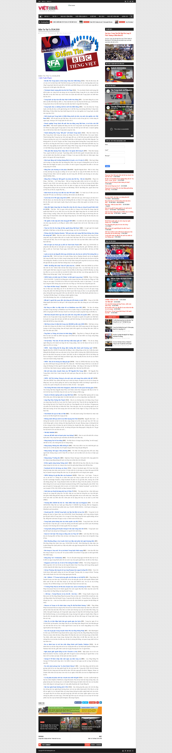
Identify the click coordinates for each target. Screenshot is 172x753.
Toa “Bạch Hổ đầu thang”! (52, 286)
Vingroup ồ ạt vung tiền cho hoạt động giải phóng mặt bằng (119, 188)
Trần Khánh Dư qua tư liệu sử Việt (55, 413)
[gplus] (133, 1)
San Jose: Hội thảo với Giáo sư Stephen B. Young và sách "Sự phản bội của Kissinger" (122, 342)
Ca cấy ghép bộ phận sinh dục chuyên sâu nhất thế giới (61, 677)
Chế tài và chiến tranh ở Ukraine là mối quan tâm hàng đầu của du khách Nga (118, 232)
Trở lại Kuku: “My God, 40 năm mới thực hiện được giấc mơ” (63, 341)
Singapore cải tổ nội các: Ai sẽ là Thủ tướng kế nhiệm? (61, 563)
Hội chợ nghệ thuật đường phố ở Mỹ (56, 687)
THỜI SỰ (46, 16)
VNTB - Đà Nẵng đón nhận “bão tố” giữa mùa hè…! (60, 265)
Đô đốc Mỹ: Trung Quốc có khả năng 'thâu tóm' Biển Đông (62, 81)
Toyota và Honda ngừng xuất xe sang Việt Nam (58, 395)
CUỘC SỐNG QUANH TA (81, 16)
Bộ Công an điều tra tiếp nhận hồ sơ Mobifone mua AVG (63, 307)
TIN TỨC (54, 16)
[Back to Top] (133, 751)
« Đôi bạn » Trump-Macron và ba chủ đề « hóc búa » (61, 594)
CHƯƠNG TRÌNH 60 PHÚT (111, 300)
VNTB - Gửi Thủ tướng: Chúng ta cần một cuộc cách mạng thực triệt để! (68, 378)
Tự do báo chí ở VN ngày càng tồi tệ (55, 198)
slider (60, 33)
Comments (126, 317)
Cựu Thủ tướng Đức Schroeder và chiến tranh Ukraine (109, 22)
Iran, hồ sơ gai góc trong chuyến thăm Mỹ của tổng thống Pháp (64, 630)
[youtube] (125, 1)
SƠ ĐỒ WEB (93, 16)
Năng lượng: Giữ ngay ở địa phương (55, 451)
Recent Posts (112, 317)
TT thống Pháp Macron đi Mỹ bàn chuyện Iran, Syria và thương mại (65, 587)
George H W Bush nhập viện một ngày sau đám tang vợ (62, 659)
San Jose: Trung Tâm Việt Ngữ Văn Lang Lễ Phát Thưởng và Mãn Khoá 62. (118, 34)
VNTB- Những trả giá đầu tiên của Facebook (58, 475)
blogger (87, 744)
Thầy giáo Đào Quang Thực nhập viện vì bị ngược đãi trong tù (63, 151)
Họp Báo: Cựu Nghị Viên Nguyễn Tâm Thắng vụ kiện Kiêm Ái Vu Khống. (123, 335)
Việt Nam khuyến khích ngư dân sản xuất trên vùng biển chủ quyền (65, 315)
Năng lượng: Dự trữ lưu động (53, 440)
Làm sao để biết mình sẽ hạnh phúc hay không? (59, 435)
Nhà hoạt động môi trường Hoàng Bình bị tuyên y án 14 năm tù (64, 160)
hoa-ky (42, 722)
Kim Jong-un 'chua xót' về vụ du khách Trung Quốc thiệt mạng (63, 550)
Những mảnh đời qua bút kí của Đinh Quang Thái (61, 419)
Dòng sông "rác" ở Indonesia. (53, 558)
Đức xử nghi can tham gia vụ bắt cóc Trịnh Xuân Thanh (61, 245)
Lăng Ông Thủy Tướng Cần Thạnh (54, 400)
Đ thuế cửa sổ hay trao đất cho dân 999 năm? (59, 192)
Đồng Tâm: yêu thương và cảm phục (55, 169)
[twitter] (130, 1)
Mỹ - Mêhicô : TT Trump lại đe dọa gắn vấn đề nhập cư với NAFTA (64, 577)
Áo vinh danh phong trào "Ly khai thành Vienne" (59, 666)
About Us (43, 1)
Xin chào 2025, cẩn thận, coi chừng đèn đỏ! (117, 197)
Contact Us (49, 1)
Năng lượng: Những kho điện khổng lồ (56, 445)
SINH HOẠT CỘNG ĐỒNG (67, 16)
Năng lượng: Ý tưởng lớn (52, 458)
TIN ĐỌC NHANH (49, 432)
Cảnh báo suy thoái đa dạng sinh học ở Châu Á (58, 491)
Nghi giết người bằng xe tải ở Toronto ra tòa (60, 651)
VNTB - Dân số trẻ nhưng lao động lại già (57, 361)
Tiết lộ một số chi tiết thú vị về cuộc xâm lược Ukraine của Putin (91, 728)
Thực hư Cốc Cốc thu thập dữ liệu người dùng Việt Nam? (62, 228)
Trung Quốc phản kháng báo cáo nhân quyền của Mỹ (61, 521)
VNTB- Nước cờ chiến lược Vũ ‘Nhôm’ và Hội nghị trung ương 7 (63, 277)
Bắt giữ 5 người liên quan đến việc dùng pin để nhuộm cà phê (63, 300)
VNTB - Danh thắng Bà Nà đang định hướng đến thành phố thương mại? (68, 348)
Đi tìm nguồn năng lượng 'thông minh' (56, 463)
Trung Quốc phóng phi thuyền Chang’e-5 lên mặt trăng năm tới (63, 529)
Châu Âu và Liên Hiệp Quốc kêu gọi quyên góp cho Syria (62, 621)
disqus (93, 744)
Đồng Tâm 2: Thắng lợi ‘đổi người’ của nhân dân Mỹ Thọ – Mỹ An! (64, 179)
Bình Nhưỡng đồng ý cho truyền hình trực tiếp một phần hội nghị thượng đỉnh (69, 541)
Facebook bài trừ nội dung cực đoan (55, 468)
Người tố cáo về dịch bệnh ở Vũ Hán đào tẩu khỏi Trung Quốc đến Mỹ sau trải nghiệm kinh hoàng (70, 727)
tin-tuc (69, 33)
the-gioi (65, 33)
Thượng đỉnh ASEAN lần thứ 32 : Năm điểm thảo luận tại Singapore (65, 503)
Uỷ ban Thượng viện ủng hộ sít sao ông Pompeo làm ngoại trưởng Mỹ (66, 570)
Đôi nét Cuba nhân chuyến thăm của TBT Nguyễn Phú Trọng (63, 371)
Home (39, 1)
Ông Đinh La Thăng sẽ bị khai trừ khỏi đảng (58, 333)
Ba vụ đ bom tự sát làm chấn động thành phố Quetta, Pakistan (66, 644)
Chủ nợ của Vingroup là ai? (112, 186)
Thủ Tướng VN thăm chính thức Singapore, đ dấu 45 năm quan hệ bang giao (69, 387)
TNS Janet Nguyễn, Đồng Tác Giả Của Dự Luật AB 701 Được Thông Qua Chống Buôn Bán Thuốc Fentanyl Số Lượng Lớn (49, 727)
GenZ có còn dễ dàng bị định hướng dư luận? (117, 182)
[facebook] (128, 1)
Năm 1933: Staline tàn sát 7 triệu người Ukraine (73, 22)
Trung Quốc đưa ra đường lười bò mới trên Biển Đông (61, 107)
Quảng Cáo (125, 16)
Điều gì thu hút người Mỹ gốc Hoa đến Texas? (117, 228)
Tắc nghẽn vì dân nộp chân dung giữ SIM (58, 221)
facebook (98, 744)
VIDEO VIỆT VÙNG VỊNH (113, 16)
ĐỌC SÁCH (101, 16)
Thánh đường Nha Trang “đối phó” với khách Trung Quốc (62, 133)
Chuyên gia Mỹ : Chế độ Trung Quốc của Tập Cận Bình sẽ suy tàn (64, 512)
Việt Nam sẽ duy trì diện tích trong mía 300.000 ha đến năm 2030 (64, 324)
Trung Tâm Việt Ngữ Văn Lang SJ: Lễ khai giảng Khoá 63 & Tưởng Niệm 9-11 (123, 328)
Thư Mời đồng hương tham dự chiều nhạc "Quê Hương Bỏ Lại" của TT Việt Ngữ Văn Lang (123, 321)
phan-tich (57, 22)
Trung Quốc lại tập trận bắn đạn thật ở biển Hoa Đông (61, 99)
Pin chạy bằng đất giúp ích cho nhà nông (116, 224)
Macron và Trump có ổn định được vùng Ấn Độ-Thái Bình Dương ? (65, 605)
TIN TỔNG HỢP (109, 302)
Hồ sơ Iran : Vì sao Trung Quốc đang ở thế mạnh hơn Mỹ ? (118, 312)
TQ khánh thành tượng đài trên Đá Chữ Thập (58, 90)
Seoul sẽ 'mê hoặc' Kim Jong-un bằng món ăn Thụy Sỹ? (61, 534)
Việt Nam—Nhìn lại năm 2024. (113, 204)
